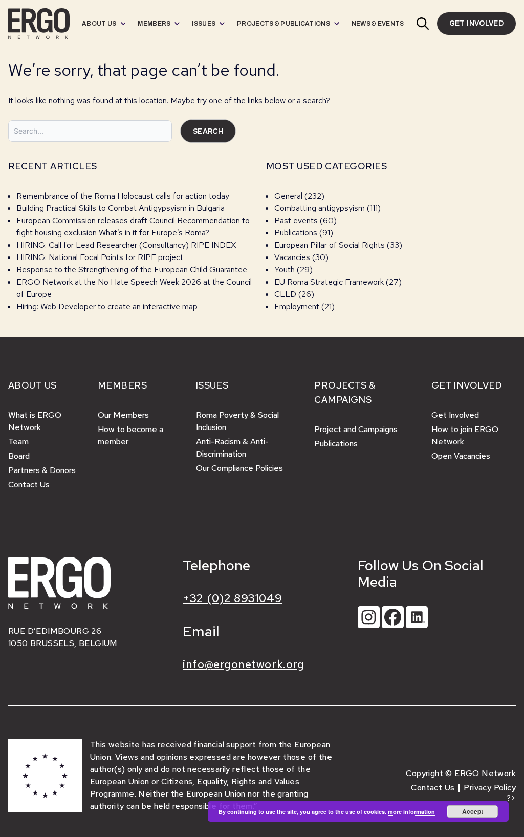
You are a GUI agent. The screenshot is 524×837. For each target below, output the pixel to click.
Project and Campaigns (356, 429)
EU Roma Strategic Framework (329, 281)
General (288, 195)
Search (208, 131)
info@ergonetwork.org (243, 664)
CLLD (285, 294)
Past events (296, 220)
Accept (472, 811)
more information (411, 811)
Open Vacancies (460, 455)
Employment (296, 306)
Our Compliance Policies (239, 468)
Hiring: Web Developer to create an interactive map (107, 306)
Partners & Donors (42, 470)
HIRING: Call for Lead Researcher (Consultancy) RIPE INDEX (126, 245)
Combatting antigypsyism (319, 208)
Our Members (123, 415)
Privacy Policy (490, 787)
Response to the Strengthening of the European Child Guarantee (131, 269)
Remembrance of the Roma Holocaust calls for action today (122, 195)
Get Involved (455, 415)
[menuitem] (104, 23)
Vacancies (292, 257)
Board (19, 455)
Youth (284, 269)
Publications (295, 232)
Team (18, 441)
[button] (423, 23)
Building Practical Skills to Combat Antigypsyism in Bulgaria (120, 208)
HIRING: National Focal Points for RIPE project (99, 257)
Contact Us (29, 484)
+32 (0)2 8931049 (232, 598)
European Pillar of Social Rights (329, 245)
